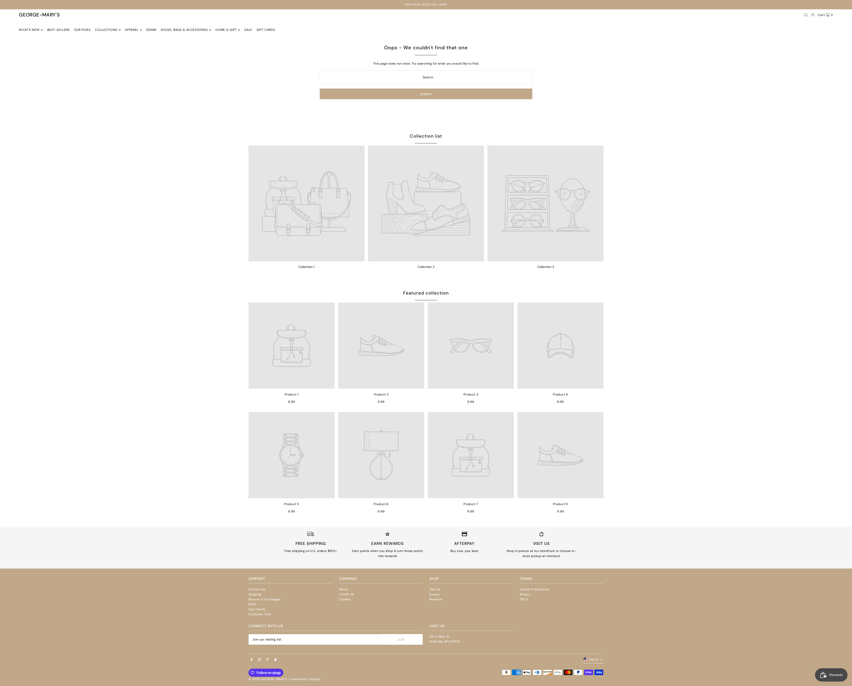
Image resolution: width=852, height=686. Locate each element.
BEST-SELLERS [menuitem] (58, 30)
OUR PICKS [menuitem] (82, 30)
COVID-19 (346, 594)
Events (434, 594)
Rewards (435, 599)
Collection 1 (306, 267)
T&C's (524, 599)
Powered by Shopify (305, 679)
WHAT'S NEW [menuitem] (29, 30)
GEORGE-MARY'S (39, 15)
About (343, 589)
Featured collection (426, 293)
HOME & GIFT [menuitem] (226, 30)
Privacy (525, 594)
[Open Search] (806, 15)
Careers (345, 599)
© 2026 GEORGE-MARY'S (267, 679)
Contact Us (256, 589)
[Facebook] (251, 660)
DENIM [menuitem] (151, 30)
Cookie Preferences (534, 589)
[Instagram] (259, 660)
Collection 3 (545, 267)
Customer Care (259, 614)
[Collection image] (306, 204)
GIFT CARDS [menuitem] (265, 30)
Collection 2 (426, 267)
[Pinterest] (267, 660)
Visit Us (434, 589)
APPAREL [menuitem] (131, 30)
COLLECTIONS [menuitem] (106, 30)
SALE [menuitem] (248, 30)
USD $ (593, 660)
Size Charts (256, 609)
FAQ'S (252, 604)
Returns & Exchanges (264, 599)
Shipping (255, 594)
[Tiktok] (275, 660)
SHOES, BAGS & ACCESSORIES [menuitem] (184, 30)
